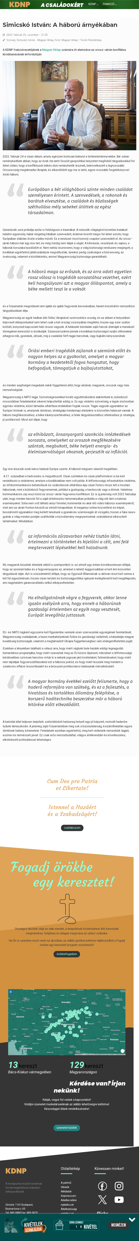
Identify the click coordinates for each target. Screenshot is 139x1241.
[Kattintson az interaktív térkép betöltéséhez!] (66, 1022)
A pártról (66, 1182)
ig (113, 1183)
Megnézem (118, 1225)
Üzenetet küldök (67, 1127)
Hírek (92, 13)
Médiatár (66, 1191)
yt (113, 1196)
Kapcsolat (111, 19)
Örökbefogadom (67, 954)
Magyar (47, 50)
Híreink (65, 1187)
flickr (98, 1210)
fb (96, 1183)
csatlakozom (72, 827)
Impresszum (68, 1195)
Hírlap (57, 50)
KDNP (92, 4)
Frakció (108, 4)
